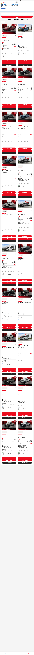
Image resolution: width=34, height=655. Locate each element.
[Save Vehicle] (15, 36)
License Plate (11, 7)
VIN (7, 7)
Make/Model (3, 7)
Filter (25, 16)
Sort (9, 16)
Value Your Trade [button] (9, 65)
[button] (9, 61)
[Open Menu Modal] (1, 2)
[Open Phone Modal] (28, 2)
